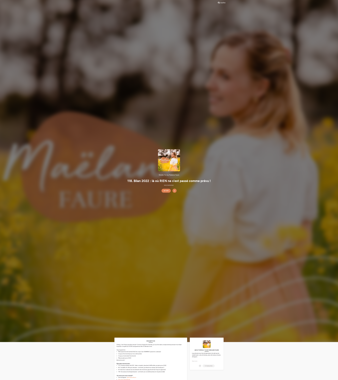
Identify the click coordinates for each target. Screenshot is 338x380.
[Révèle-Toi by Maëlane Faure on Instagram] (200, 365)
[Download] (175, 191)
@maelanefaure (131, 377)
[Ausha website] (221, 3)
